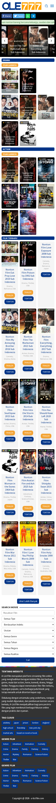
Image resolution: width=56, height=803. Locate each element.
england (45, 722)
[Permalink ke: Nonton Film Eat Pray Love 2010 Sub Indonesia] (9, 253)
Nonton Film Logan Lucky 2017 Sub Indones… (46, 202)
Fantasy (27, 496)
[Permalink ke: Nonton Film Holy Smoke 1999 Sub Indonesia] (46, 533)
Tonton (10, 301)
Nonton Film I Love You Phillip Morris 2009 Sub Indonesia (28, 557)
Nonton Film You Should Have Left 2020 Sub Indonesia (46, 414)
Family (25, 749)
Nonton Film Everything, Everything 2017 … (46, 113)
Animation (29, 744)
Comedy (46, 261)
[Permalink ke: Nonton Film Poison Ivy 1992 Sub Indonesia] (28, 253)
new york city (34, 728)
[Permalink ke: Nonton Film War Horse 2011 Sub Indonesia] (9, 533)
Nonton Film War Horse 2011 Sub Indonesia (10, 555)
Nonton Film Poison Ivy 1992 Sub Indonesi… (28, 87)
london (35, 722)
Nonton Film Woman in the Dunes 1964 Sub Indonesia (10, 485)
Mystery (16, 754)
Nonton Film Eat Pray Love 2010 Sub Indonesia (10, 275)
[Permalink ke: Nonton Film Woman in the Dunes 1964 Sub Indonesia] (9, 461)
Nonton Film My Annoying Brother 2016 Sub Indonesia (10, 344)
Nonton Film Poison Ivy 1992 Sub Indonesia (28, 274)
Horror (42, 426)
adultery (6, 722)
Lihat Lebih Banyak (28, 601)
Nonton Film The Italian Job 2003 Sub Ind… (9, 229)
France (26, 576)
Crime (49, 497)
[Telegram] (33, 16)
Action (24, 353)
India (10, 568)
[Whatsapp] (28, 16)
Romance (8, 288)
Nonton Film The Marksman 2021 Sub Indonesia (17, 49)
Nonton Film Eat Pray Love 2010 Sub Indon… (10, 87)
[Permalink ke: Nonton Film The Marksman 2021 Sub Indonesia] (17, 40)
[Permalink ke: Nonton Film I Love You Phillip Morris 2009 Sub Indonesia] (28, 533)
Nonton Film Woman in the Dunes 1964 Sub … (28, 140)
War (5, 568)
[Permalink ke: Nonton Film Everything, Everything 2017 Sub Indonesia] (46, 320)
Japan (46, 268)
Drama (9, 286)
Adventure (27, 494)
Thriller (31, 283)
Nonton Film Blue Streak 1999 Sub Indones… (28, 202)
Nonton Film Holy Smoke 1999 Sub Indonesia (46, 555)
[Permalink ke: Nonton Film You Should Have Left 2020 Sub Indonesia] (46, 390)
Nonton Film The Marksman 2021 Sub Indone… (28, 113)
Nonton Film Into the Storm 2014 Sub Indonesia (27, 413)
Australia (44, 571)
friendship (21, 728)
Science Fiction (28, 499)
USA (14, 288)
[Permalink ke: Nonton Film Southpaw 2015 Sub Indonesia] (9, 390)
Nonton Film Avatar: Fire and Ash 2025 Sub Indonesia (28, 483)
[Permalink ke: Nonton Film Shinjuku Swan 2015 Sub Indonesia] (46, 461)
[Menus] (52, 6)
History (13, 566)
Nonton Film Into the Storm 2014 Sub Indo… (46, 176)
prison (25, 722)
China (7, 426)
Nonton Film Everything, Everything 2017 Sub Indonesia (46, 344)
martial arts (8, 733)
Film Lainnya (9, 65)
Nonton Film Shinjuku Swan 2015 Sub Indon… (9, 202)
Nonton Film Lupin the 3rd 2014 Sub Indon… (28, 229)
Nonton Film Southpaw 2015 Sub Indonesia (9, 140)
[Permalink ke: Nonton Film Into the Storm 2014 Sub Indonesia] (28, 390)
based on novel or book (27, 733)
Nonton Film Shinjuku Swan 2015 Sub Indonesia (46, 485)
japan (16, 722)
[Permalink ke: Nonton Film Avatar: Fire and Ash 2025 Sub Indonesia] (28, 461)
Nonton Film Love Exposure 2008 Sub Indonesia (46, 250)
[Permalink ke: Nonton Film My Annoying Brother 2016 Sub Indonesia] (9, 320)
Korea (13, 359)
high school (8, 728)
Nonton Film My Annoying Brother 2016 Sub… (10, 113)
